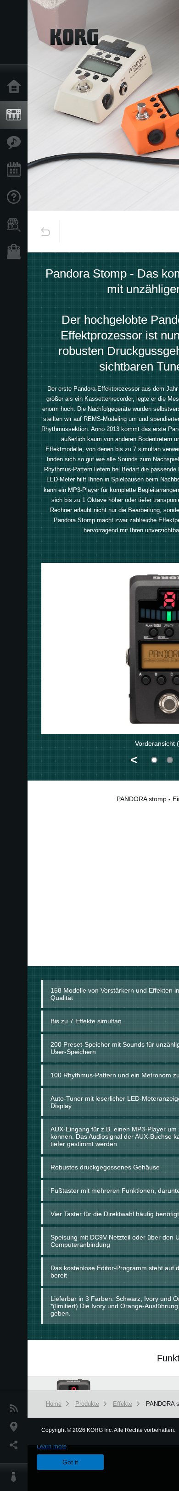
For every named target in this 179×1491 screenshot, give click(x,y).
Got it (70, 1462)
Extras (16, 142)
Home (16, 87)
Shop (16, 252)
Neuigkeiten (16, 1408)
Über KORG (16, 1477)
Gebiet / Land (16, 1427)
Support (16, 197)
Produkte (16, 115)
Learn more (52, 1446)
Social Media (16, 1445)
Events (16, 170)
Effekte (122, 1403)
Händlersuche (16, 225)
